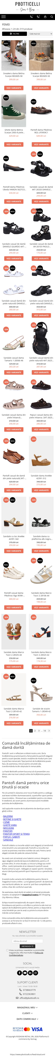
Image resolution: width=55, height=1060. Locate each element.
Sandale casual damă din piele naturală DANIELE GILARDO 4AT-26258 (14, 302)
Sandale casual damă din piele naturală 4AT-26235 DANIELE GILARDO (41, 359)
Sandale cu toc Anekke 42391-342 (13, 537)
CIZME (6, 822)
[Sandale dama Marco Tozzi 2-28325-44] (13, 631)
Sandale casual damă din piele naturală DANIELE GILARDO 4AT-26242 (41, 302)
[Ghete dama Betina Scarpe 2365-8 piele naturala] (13, 110)
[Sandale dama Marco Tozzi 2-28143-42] (13, 689)
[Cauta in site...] (52, 17)
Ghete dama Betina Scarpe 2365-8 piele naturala (14, 131)
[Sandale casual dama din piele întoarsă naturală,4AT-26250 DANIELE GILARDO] (13, 395)
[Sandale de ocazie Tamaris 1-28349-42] (41, 689)
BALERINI (8, 816)
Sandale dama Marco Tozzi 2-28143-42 (14, 710)
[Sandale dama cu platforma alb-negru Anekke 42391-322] (41, 515)
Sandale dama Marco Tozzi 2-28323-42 (41, 653)
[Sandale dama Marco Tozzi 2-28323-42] (41, 631)
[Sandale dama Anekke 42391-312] (41, 454)
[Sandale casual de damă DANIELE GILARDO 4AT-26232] (13, 224)
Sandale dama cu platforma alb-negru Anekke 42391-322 (41, 537)
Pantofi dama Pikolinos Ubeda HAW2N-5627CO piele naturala (14, 188)
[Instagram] (35, 972)
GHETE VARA (10, 825)
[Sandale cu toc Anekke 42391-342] (13, 515)
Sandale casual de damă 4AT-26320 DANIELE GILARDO (41, 188)
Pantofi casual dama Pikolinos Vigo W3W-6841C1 (13, 594)
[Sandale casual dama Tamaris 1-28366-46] (13, 338)
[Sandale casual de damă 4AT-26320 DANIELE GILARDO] (41, 167)
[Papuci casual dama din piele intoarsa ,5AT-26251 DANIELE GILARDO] (41, 395)
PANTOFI (7, 831)
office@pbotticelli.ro (29, 998)
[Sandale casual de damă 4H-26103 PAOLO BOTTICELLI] (41, 224)
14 (45, 730)
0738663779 (29, 990)
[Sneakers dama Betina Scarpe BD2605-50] (41, 55)
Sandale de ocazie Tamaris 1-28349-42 (41, 710)
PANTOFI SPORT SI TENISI (16, 834)
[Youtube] (24, 972)
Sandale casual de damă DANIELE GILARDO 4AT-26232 (13, 245)
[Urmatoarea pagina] (49, 731)
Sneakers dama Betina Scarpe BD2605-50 (41, 74)
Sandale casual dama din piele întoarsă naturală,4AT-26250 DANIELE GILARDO (14, 416)
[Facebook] (19, 972)
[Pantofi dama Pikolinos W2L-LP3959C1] (41, 111)
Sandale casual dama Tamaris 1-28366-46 (14, 359)
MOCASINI (8, 828)
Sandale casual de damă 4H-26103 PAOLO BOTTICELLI (41, 245)
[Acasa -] (27, 7)
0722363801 (29, 994)
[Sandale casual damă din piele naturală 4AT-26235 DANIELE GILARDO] (41, 338)
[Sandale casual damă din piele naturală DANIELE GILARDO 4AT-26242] (41, 281)
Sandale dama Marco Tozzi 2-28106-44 (41, 594)
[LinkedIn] (30, 972)
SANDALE (8, 839)
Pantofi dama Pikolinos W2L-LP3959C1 (41, 131)
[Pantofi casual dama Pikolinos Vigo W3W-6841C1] (13, 574)
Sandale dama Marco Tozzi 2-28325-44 (14, 653)
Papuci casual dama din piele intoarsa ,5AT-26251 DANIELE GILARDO (41, 416)
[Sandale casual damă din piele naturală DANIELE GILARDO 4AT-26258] (13, 281)
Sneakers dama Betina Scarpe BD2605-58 (13, 74)
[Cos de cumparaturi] (45, 17)
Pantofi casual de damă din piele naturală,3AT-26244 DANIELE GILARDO (13, 477)
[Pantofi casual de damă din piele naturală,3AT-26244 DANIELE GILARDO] (13, 454)
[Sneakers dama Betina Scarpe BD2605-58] (13, 55)
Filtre (15, 33)
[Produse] (3, 17)
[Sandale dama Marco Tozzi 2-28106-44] (41, 573)
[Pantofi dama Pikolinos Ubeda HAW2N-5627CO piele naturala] (13, 167)
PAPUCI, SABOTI (11, 836)
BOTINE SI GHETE (12, 819)
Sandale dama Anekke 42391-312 (41, 477)
